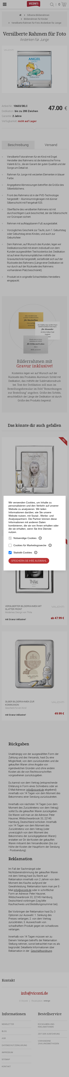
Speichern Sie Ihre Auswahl (29, 560)
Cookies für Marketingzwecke (29, 545)
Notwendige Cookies (24, 538)
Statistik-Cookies (22, 552)
